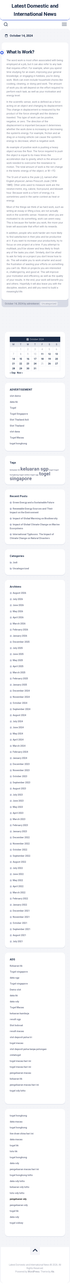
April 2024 (18, 739)
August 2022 (19, 862)
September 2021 (21, 929)
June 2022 (18, 874)
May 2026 (18, 611)
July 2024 (18, 721)
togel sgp (34, 475)
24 (35, 363)
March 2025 (19, 672)
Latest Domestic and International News (35, 10)
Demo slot (15, 989)
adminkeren (33, 303)
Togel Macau (17, 437)
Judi (15, 562)
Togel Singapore (19, 414)
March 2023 (19, 819)
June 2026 (18, 605)
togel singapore (30, 476)
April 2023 (18, 813)
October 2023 (20, 776)
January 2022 (20, 904)
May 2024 (18, 733)
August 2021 (19, 935)
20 (56, 359)
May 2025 (18, 660)
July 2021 (18, 941)
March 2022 (19, 892)
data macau (16, 1121)
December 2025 (21, 642)
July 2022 (18, 868)
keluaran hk (15, 470)
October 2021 (20, 923)
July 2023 (18, 794)
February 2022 (20, 898)
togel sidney (16, 1223)
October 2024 (20, 703)
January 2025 (20, 684)
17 (35, 359)
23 (28, 363)
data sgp (14, 977)
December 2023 (21, 764)
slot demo (15, 396)
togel (51, 470)
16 (28, 359)
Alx (52, 1271)
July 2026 (18, 599)
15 (20, 359)
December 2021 (21, 910)
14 (13, 359)
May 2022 (18, 880)
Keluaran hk (16, 966)
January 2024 (20, 758)
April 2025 (18, 666)
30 (28, 368)
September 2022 (21, 856)
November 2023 (21, 770)
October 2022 (20, 849)
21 (13, 363)
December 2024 (21, 690)
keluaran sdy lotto (19, 1187)
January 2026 (20, 636)
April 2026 (18, 617)
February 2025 (20, 678)
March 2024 (19, 746)
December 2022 (21, 837)
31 (35, 368)
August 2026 (19, 593)
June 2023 (18, 800)
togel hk (14, 1211)
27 (56, 363)
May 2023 (18, 807)
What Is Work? (20, 52)
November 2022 (21, 843)
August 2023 (19, 788)
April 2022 (18, 886)
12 (49, 354)
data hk (14, 402)
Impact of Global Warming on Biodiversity (35, 518)
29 (20, 368)
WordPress (34, 1271)
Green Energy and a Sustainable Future (33, 502)
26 (49, 363)
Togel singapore (19, 971)
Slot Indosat (16, 1025)
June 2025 (18, 654)
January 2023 (20, 831)
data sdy (14, 1001)
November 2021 (21, 917)
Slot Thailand (17, 425)
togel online (24, 475)
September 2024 (21, 709)
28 (13, 368)
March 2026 (19, 623)
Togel (13, 407)
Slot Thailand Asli (19, 419)
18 (42, 359)
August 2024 (19, 715)
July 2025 (18, 648)
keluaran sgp (34, 469)
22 (20, 363)
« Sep (12, 372)
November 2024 (21, 697)
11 (42, 354)
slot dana (15, 431)
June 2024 (18, 727)
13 (56, 354)
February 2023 (20, 825)
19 (49, 359)
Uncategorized (49, 303)
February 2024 (20, 752)
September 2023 (21, 782)
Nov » (20, 372)
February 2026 (20, 629)
